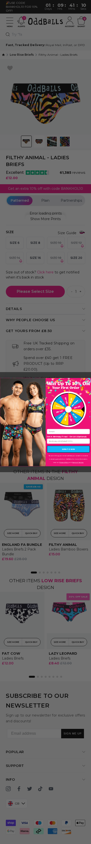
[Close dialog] (88, 381)
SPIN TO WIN (68, 449)
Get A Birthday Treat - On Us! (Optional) (66, 436)
